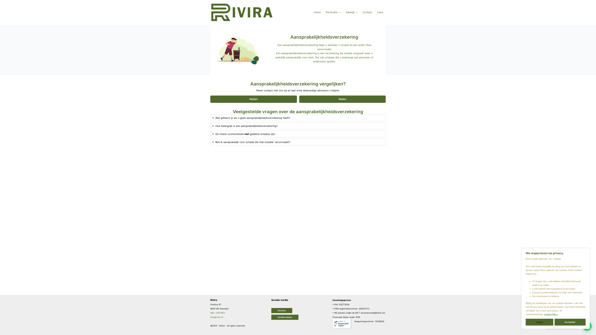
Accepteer (570, 322)
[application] (339, 12)
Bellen (342, 99)
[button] (281, 310)
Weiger (539, 322)
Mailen (253, 99)
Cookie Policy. (551, 314)
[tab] (298, 118)
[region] (556, 288)
